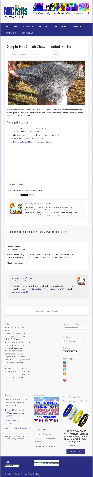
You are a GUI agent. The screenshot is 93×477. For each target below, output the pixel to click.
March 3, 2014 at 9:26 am (20, 281)
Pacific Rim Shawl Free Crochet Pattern (27, 138)
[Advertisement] (46, 165)
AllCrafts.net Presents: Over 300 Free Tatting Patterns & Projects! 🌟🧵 (16, 402)
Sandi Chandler (13, 246)
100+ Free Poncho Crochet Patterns (26, 131)
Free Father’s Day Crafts (44, 434)
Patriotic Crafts (40, 429)
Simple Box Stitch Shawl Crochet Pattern (42, 109)
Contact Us (27, 33)
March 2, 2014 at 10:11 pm (16, 249)
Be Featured (12, 26)
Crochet (55, 55)
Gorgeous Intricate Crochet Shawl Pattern (28, 128)
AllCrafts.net (57, 207)
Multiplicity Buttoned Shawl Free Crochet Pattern (31, 142)
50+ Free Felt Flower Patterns (46, 446)
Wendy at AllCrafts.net (19, 55)
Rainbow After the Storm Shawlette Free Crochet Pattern (35, 135)
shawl (21, 185)
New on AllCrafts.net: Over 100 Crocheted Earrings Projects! (15, 413)
